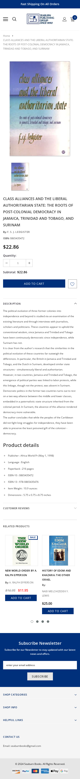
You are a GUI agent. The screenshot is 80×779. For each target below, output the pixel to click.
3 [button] (42, 621)
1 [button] (32, 621)
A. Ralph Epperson (21, 582)
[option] (40, 108)
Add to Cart (21, 598)
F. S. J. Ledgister (18, 232)
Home (6, 36)
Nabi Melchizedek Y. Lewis (55, 593)
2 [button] (37, 621)
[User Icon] (65, 19)
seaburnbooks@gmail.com (26, 746)
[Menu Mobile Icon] (5, 19)
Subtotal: (9, 272)
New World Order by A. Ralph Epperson (21, 573)
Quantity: (9, 255)
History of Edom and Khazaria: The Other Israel (56, 575)
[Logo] (40, 18)
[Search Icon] (14, 19)
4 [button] (48, 621)
